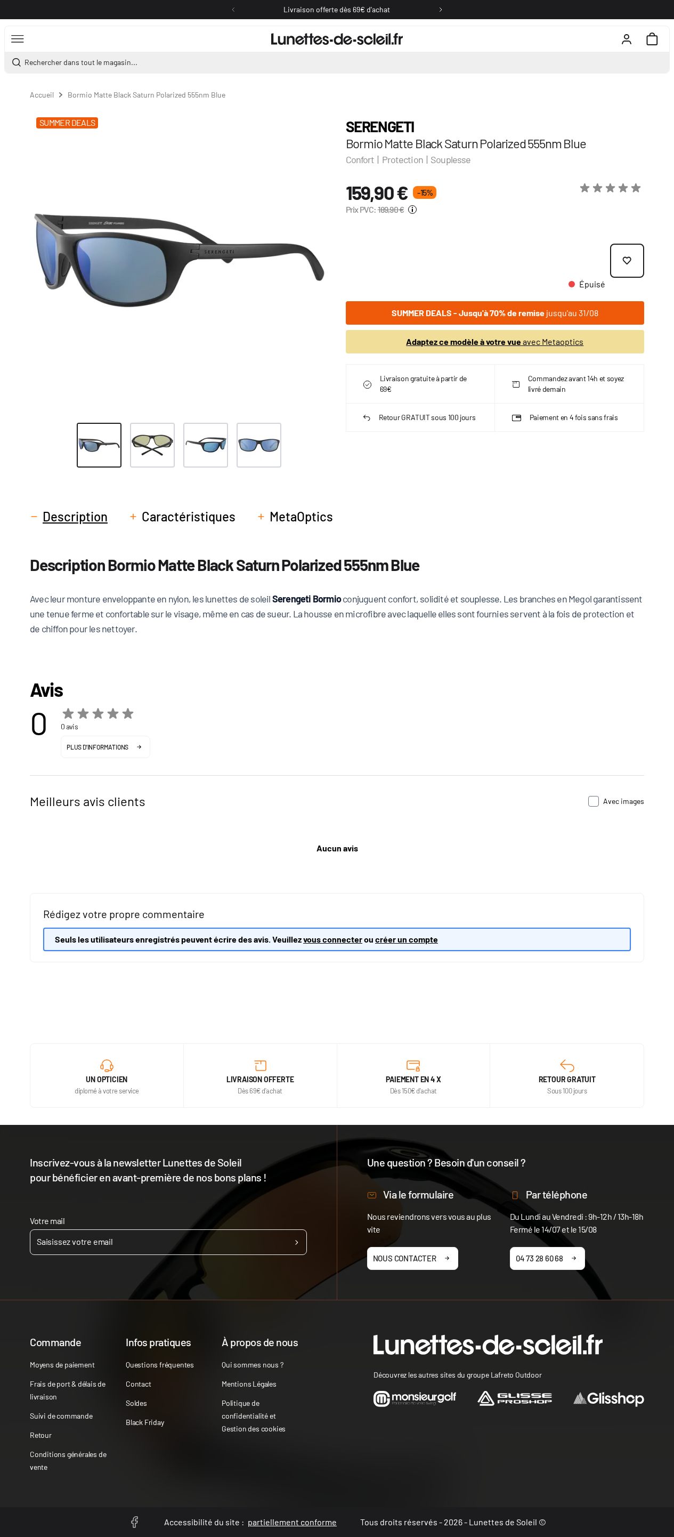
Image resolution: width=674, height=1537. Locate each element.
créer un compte (406, 939)
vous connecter (332, 939)
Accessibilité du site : (250, 1522)
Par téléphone (557, 1194)
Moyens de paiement (62, 1364)
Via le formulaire (418, 1194)
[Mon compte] (626, 38)
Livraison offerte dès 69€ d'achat (336, 9)
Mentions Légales (249, 1383)
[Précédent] (233, 9)
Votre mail (47, 1221)
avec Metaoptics (494, 341)
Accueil (42, 94)
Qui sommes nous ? (252, 1364)
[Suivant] (440, 9)
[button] (612, 188)
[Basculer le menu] (17, 39)
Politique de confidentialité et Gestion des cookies (254, 1415)
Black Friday (145, 1422)
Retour (41, 1434)
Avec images (623, 801)
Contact (138, 1383)
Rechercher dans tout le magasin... (81, 62)
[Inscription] (296, 1242)
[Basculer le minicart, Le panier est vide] (652, 38)
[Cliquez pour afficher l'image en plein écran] (179, 260)
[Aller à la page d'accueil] (337, 39)
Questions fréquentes (160, 1364)
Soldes (136, 1402)
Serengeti (380, 126)
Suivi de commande (61, 1415)
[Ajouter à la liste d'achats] (627, 261)
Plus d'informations (97, 747)
